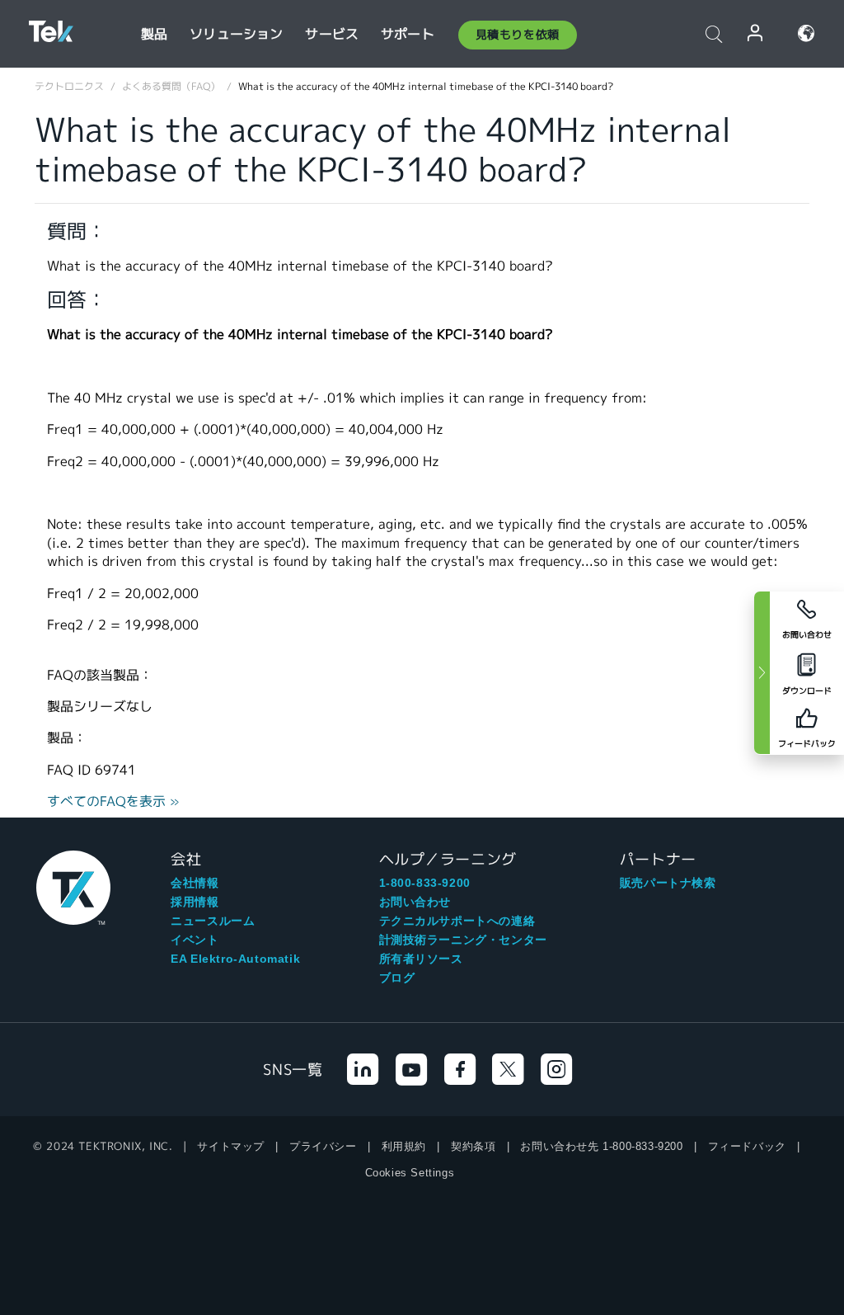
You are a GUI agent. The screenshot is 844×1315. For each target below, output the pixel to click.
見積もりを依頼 (518, 34)
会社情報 (194, 882)
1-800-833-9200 (425, 882)
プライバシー (323, 1146)
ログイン (755, 33)
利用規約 (404, 1146)
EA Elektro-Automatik (235, 958)
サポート (407, 34)
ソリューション (236, 34)
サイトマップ (231, 1146)
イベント (194, 939)
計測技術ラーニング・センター (463, 939)
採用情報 (194, 901)
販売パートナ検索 (668, 882)
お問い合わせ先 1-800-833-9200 (601, 1146)
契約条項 (473, 1146)
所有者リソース (421, 958)
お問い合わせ (415, 901)
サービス (332, 34)
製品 (154, 34)
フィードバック (747, 1146)
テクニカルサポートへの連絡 (457, 920)
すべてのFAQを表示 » (113, 801)
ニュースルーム (213, 920)
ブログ (397, 977)
